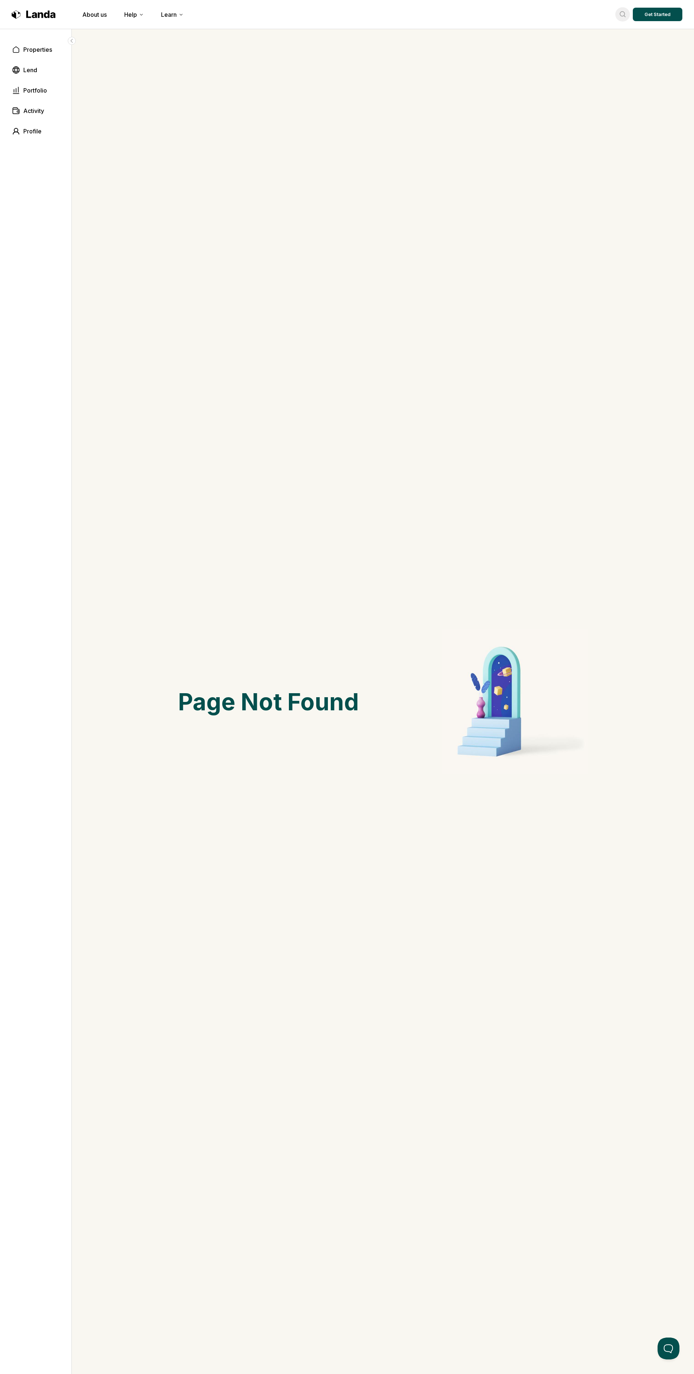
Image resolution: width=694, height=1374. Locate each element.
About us (94, 14)
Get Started (657, 14)
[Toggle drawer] (72, 41)
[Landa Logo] (33, 14)
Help (130, 14)
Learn (169, 14)
